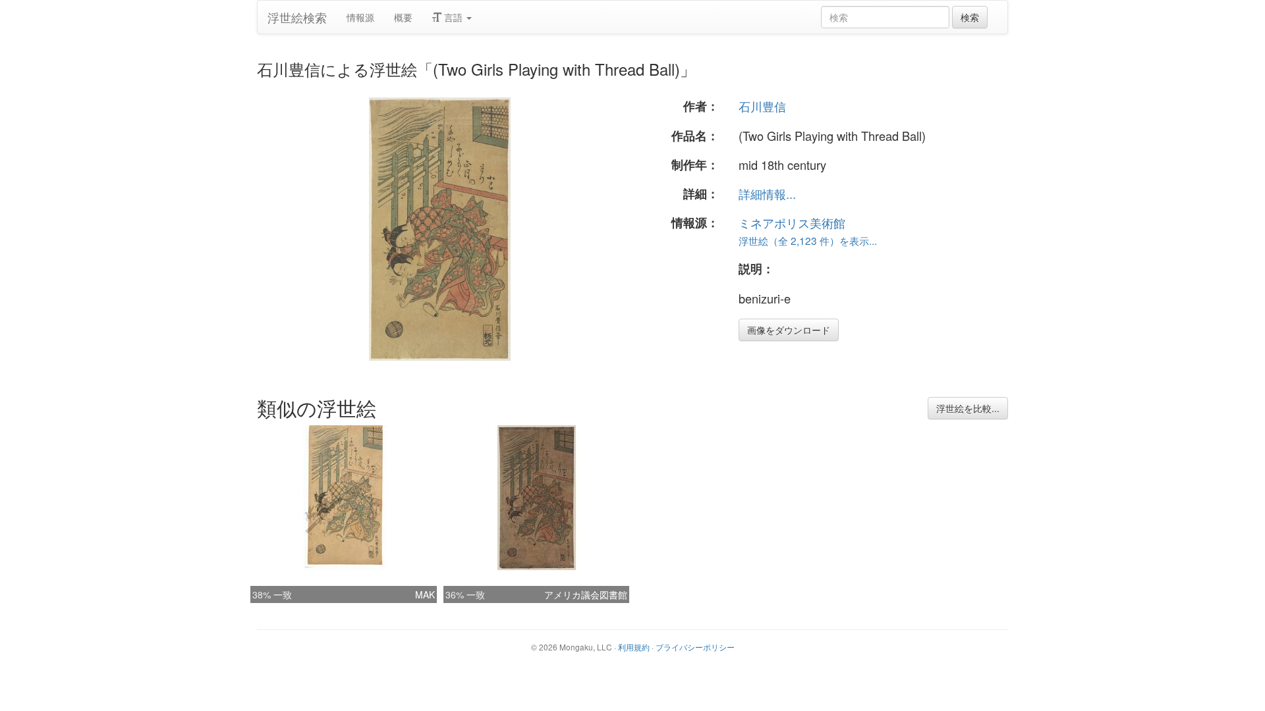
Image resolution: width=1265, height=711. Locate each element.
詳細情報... (767, 193)
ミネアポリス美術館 (792, 222)
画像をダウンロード (788, 329)
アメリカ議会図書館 (585, 594)
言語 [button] (453, 17)
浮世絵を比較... (967, 408)
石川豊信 (762, 106)
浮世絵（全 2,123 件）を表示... (808, 240)
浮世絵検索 (297, 17)
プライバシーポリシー (695, 646)
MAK (425, 594)
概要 (403, 17)
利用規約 (634, 646)
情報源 (360, 17)
